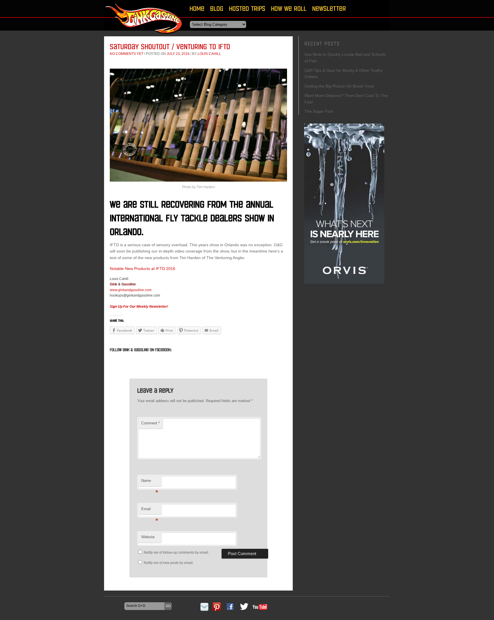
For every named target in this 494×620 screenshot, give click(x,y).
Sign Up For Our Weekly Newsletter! (139, 307)
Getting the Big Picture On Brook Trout (339, 86)
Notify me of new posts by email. (169, 563)
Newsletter (329, 8)
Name (149, 482)
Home (197, 8)
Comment (150, 423)
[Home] (144, 35)
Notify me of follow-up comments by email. (176, 553)
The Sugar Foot (318, 111)
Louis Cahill (209, 54)
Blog (216, 8)
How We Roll (288, 8)
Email (149, 510)
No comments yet (126, 54)
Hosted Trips (247, 8)
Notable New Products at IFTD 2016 (142, 268)
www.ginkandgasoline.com (131, 290)
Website (148, 537)
